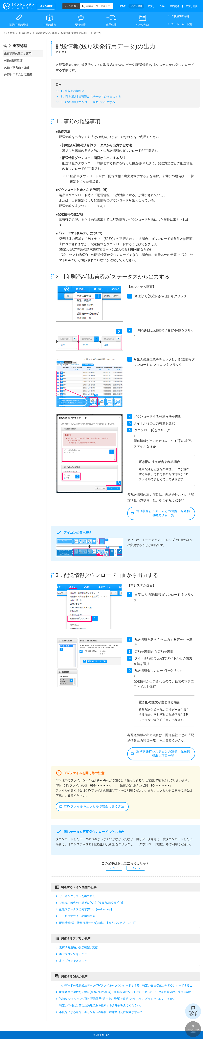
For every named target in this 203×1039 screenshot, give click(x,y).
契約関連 (174, 6)
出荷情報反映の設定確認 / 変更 (78, 947)
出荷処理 (111, 24)
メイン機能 (70, 6)
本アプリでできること (73, 954)
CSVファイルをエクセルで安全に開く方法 (94, 806)
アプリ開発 (191, 6)
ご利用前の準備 (180, 16)
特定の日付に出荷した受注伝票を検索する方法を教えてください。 (101, 1005)
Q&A (162, 6)
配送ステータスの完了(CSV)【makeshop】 (86, 909)
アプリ (151, 6)
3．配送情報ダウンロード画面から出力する (88, 102)
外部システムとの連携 (18, 74)
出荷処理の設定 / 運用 (45, 33)
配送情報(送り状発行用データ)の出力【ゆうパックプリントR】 (98, 922)
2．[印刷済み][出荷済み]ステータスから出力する (91, 96)
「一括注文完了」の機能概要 (77, 916)
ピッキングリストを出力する (77, 896)
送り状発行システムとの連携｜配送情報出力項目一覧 (163, 513)
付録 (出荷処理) (13, 60)
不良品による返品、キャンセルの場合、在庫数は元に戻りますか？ (101, 1012)
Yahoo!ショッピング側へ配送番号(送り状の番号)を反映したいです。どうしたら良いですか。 (117, 998)
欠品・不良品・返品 (16, 67)
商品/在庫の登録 (18, 24)
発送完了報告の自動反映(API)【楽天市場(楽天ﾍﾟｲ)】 (91, 902)
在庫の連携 (49, 24)
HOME (122, 6)
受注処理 (80, 24)
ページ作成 (142, 24)
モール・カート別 (181, 24)
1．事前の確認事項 (72, 91)
